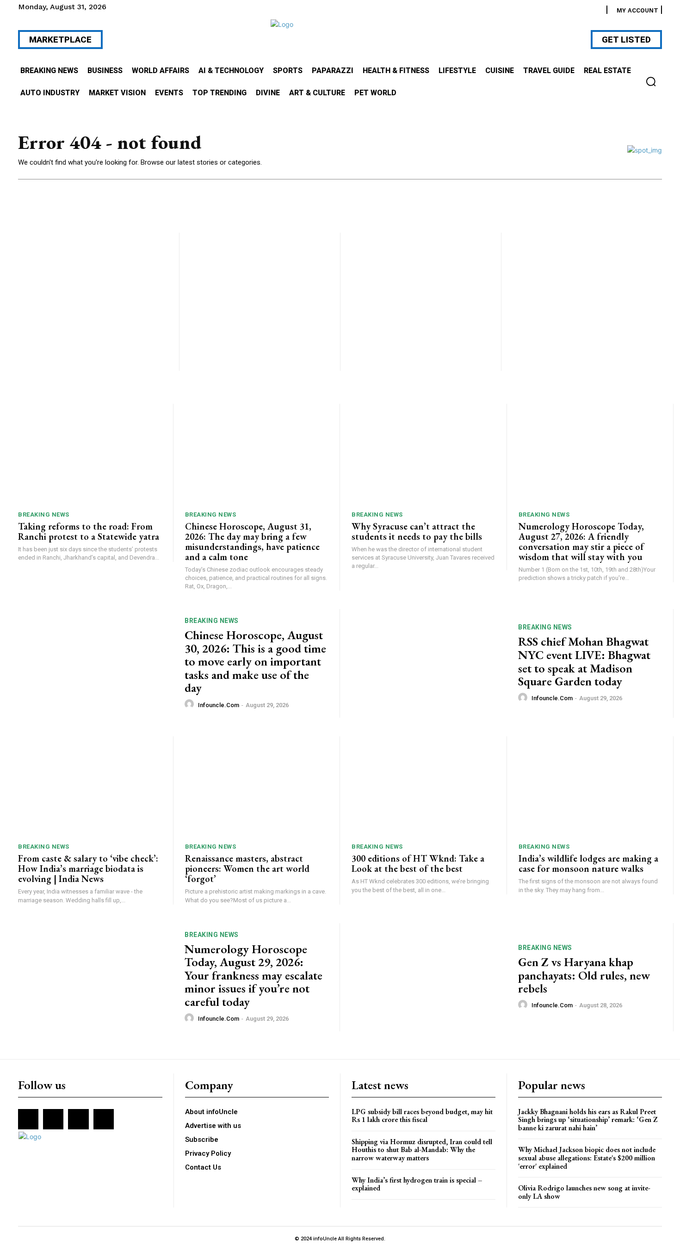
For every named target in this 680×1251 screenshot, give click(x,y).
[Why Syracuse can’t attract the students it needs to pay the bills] (423, 454)
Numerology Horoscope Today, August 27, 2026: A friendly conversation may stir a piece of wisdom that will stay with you (581, 541)
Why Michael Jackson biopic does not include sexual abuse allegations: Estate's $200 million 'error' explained (586, 1158)
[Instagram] (53, 1119)
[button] (651, 81)
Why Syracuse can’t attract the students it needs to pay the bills (417, 531)
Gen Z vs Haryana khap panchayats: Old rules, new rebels (584, 975)
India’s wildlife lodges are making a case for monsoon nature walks (588, 863)
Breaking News (43, 514)
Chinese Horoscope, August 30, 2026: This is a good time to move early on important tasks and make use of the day (255, 661)
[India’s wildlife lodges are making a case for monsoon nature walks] (590, 786)
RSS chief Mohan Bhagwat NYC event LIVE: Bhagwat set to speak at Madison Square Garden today (584, 661)
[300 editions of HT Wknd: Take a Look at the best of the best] (423, 786)
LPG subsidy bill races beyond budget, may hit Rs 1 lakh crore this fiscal (422, 1116)
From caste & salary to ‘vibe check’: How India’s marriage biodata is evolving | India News (88, 868)
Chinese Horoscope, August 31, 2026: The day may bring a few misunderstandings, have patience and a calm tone (252, 541)
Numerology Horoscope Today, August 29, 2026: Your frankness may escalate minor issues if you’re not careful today (253, 975)
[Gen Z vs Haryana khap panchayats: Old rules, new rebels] (429, 977)
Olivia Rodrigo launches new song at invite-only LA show (584, 1192)
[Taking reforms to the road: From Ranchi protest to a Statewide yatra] (89, 454)
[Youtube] (103, 1119)
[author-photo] (191, 704)
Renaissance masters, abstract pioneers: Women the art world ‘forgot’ (247, 868)
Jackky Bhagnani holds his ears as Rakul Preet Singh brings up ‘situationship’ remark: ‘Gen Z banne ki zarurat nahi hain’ (588, 1120)
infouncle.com (218, 705)
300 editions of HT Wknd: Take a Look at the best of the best (418, 863)
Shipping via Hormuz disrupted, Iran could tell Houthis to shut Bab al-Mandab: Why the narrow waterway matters (422, 1150)
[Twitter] (78, 1119)
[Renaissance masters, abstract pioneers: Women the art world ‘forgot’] (256, 786)
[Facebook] (28, 1119)
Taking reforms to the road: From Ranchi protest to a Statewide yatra (88, 531)
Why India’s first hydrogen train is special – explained (417, 1184)
